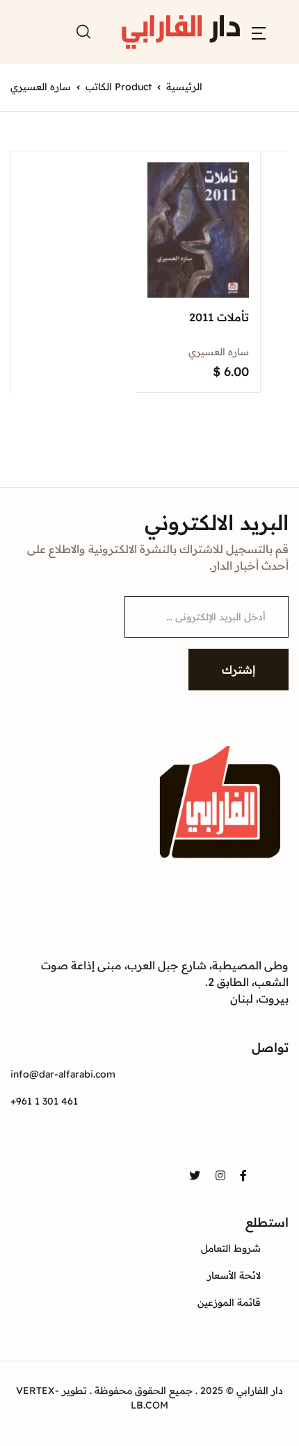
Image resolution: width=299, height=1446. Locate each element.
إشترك (238, 670)
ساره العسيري (218, 352)
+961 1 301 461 (44, 1101)
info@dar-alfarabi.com (62, 1074)
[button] (259, 32)
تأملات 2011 (219, 317)
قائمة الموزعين (229, 1302)
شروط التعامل (231, 1248)
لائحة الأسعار (234, 1275)
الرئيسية (184, 86)
